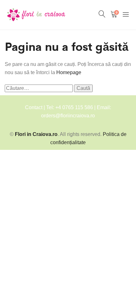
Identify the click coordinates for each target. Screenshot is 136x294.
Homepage (68, 72)
